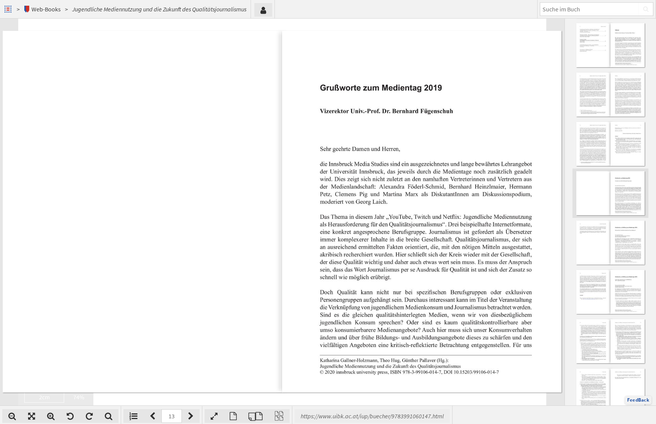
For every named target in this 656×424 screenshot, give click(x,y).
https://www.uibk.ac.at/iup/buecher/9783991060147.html (372, 416)
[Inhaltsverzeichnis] (133, 416)
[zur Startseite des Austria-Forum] (9, 9)
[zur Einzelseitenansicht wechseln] (233, 416)
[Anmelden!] (263, 10)
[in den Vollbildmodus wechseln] (214, 416)
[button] (638, 400)
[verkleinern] (12, 416)
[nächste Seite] (191, 416)
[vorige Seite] (152, 416)
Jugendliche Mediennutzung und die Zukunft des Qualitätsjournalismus (159, 9)
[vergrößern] (51, 416)
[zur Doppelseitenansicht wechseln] (255, 416)
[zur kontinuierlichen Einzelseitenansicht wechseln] (279, 416)
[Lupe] (108, 416)
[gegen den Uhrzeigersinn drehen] (70, 416)
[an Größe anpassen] (31, 416)
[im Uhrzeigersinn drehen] (89, 416)
